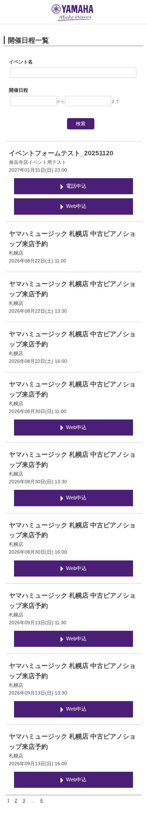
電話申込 (76, 186)
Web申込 (76, 206)
